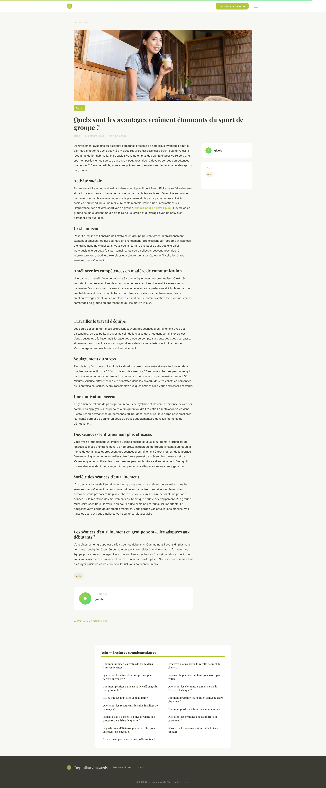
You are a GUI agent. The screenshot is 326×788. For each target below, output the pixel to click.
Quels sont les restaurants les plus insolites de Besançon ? (130, 707)
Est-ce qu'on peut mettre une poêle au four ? (129, 739)
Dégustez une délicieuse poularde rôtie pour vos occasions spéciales (129, 729)
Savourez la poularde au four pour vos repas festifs (194, 676)
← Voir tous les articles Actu (91, 621)
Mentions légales (122, 767)
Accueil (77, 22)
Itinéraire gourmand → (232, 6)
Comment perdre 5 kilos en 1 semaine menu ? (195, 709)
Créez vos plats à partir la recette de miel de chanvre (194, 665)
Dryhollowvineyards (91, 767)
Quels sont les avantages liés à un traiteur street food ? (192, 718)
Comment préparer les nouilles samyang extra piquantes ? (195, 699)
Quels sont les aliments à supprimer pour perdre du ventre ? (128, 676)
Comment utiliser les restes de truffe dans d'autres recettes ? (128, 665)
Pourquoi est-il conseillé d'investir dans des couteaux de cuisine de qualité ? (129, 718)
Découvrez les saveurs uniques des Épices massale (193, 729)
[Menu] (256, 6)
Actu (86, 22)
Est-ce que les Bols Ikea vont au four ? (125, 697)
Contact (140, 767)
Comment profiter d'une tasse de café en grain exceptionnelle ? (130, 688)
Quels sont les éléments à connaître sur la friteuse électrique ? (192, 688)
